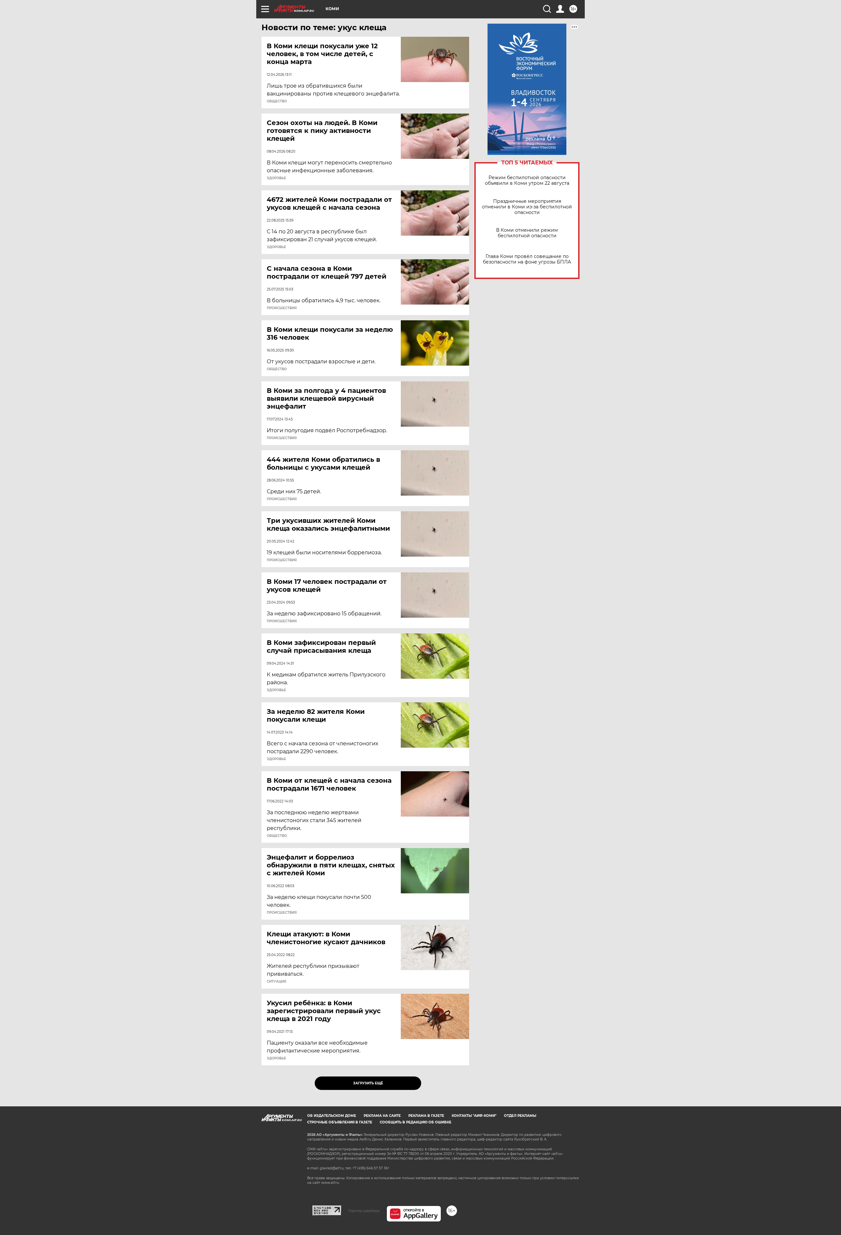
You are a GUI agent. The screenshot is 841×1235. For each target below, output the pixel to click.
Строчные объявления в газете (339, 1122)
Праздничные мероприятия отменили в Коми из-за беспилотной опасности (527, 207)
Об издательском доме (331, 1116)
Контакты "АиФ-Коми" (474, 1116)
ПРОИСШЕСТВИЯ (282, 308)
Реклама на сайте (382, 1116)
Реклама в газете (426, 1116)
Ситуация (276, 981)
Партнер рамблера (363, 1211)
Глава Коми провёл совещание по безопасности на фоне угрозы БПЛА (527, 259)
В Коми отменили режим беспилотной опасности (527, 233)
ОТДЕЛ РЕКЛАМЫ (520, 1116)
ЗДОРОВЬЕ (276, 178)
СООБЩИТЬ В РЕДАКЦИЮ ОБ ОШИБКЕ (415, 1122)
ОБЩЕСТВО (277, 101)
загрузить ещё (368, 1083)
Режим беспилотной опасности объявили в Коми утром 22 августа (527, 180)
